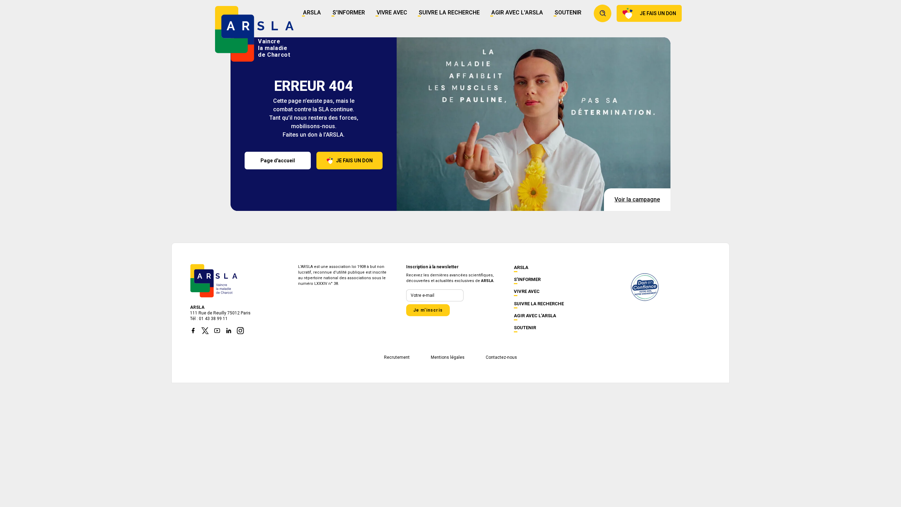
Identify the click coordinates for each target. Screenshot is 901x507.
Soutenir (568, 12)
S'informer (349, 12)
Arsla (312, 12)
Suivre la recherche (449, 12)
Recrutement (397, 357)
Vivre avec (392, 12)
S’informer (527, 279)
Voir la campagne (637, 199)
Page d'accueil (277, 160)
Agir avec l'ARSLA (517, 12)
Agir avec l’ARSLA (535, 315)
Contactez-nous (501, 357)
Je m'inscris (428, 310)
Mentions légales (448, 357)
